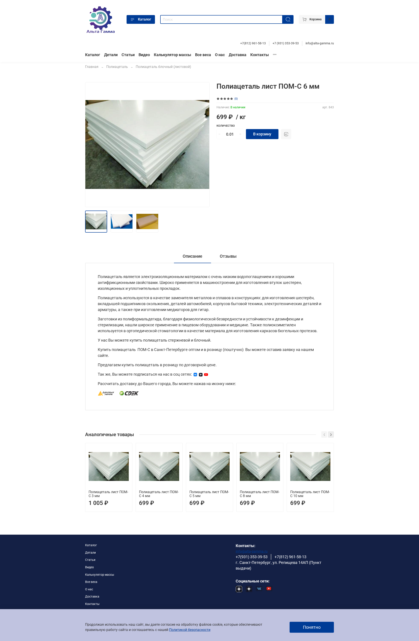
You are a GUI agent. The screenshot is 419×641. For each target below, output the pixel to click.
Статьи (128, 55)
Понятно (312, 627)
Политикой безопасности (189, 630)
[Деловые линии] (106, 393)
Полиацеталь (117, 67)
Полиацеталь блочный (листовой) (163, 67)
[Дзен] (201, 374)
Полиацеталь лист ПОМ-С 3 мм (108, 494)
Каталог (144, 19)
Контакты (259, 55)
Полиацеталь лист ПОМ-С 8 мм (259, 494)
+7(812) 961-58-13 (253, 43)
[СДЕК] (129, 393)
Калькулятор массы (172, 55)
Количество (225, 125)
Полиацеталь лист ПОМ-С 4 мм (159, 494)
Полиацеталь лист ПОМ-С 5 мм (209, 494)
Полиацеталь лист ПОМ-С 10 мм (310, 494)
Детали (111, 55)
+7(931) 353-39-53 (252, 557)
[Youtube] (206, 374)
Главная (91, 67)
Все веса (203, 55)
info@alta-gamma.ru (320, 43)
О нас (220, 55)
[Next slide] (202, 144)
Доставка (237, 55)
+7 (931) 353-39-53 (286, 43)
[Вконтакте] (195, 374)
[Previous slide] (92, 144)
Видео (144, 55)
